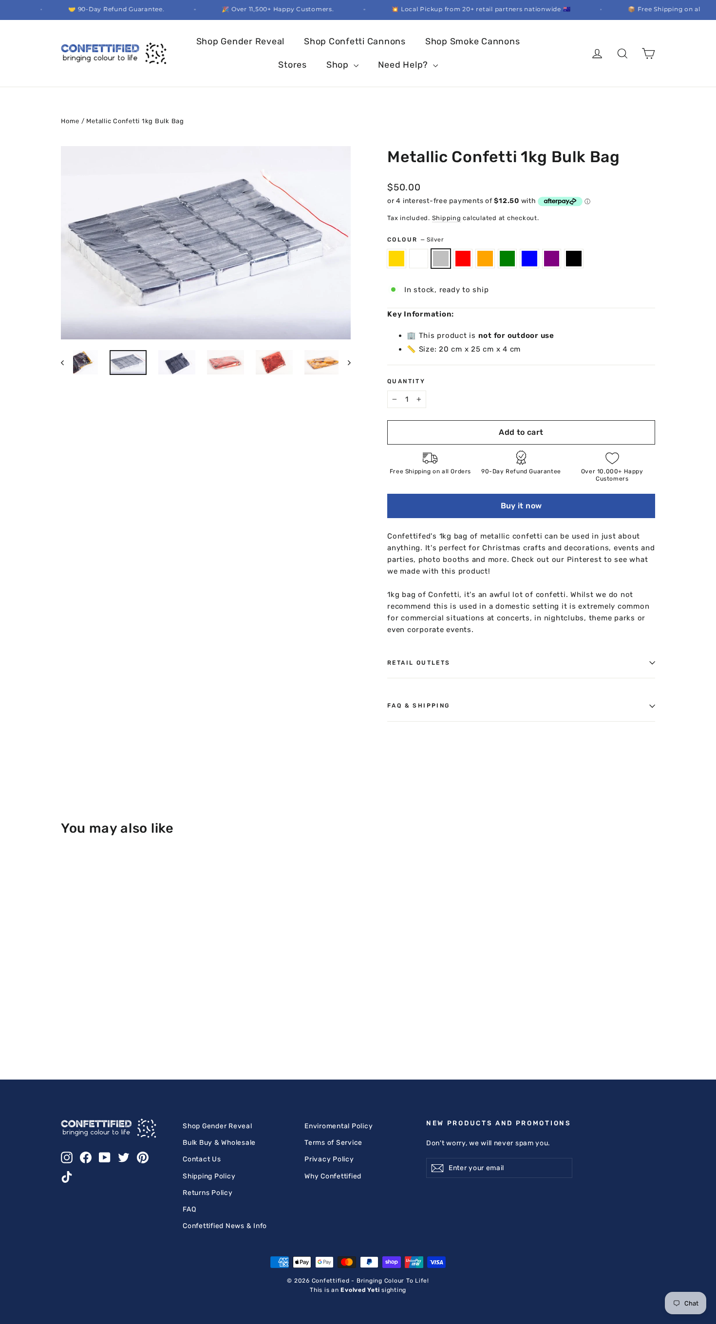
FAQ (189, 1209)
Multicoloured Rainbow (419, 258)
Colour (415, 239)
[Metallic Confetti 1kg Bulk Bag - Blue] (140, 995)
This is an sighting (358, 1290)
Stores (292, 64)
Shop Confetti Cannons (355, 41)
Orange (485, 258)
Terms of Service (333, 1142)
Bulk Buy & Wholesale (219, 1142)
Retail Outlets (419, 662)
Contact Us (202, 1159)
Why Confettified (332, 1176)
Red (463, 258)
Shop (338, 64)
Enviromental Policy (338, 1126)
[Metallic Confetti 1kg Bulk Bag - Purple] (152, 995)
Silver (441, 258)
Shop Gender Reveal (240, 41)
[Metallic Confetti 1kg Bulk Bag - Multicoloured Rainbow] (79, 995)
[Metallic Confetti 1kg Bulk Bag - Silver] (91, 995)
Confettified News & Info (225, 1226)
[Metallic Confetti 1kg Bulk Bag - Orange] (116, 995)
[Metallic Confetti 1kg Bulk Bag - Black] (67, 1005)
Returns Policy (208, 1192)
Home (70, 121)
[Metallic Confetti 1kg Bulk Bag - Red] (103, 995)
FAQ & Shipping (418, 705)
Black (574, 258)
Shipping (446, 218)
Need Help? (404, 64)
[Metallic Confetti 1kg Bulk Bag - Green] (128, 995)
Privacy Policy (329, 1159)
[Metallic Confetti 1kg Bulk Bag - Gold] (67, 995)
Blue (529, 258)
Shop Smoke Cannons (472, 41)
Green (507, 258)
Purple (552, 258)
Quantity (406, 381)
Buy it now (521, 505)
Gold (396, 258)
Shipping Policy (209, 1176)
